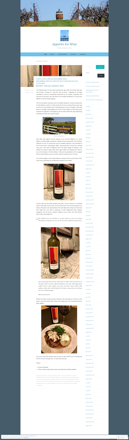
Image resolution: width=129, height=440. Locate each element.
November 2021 (90, 157)
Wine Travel (70, 383)
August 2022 (89, 126)
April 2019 (88, 254)
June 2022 (88, 133)
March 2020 (88, 219)
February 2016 (89, 402)
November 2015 (90, 414)
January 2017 (89, 359)
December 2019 (90, 227)
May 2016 (88, 390)
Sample (53, 377)
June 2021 (88, 176)
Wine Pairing (51, 383)
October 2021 (89, 161)
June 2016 (88, 386)
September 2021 (90, 165)
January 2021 (89, 196)
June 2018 (88, 293)
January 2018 (89, 312)
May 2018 (88, 297)
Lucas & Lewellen (47, 79)
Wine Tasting (64, 383)
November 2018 (90, 274)
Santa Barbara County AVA (44, 81)
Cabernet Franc (43, 375)
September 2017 (90, 328)
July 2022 (88, 130)
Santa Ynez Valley (58, 81)
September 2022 (90, 122)
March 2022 (88, 145)
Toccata (38, 83)
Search (87, 72)
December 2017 (90, 316)
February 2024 (89, 118)
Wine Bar (63, 381)
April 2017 (88, 347)
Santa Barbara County (60, 79)
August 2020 (89, 207)
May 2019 (88, 250)
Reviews (73, 54)
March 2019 (88, 258)
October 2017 (89, 324)
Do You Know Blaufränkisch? (92, 82)
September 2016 (90, 375)
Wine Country (74, 381)
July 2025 (88, 106)
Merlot (42, 377)
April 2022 (88, 141)
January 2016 (89, 406)
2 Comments (39, 385)
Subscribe (100, 67)
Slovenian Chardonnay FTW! (92, 86)
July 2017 (88, 336)
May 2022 (88, 137)
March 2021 (88, 188)
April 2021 (88, 184)
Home (45, 54)
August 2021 (89, 169)
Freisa (63, 375)
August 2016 (89, 379)
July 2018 (88, 289)
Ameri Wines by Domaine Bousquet (94, 99)
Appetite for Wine (64, 44)
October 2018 (89, 277)
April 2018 (88, 301)
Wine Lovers (45, 383)
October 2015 (89, 418)
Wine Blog (68, 381)
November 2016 (90, 367)
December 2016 (90, 363)
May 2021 (88, 180)
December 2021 (90, 153)
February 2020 (89, 223)
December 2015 (90, 410)
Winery (75, 383)
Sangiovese (57, 377)
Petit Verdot (47, 377)
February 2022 (89, 149)
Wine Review (57, 383)
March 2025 (88, 114)
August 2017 (89, 332)
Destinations (62, 54)
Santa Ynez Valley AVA (71, 81)
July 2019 (88, 242)
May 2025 (88, 110)
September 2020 (90, 203)
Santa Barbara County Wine (48, 379)
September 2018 (90, 281)
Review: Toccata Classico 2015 (50, 86)
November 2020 (90, 200)
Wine (43, 83)
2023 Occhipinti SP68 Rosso (92, 96)
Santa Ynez (58, 379)
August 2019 (89, 239)
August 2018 (89, 285)
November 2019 (90, 231)
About (52, 54)
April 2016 (88, 394)
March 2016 (88, 398)
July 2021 (88, 172)
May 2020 (88, 211)
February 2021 (89, 192)
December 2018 (90, 270)
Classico (38, 79)
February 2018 (89, 309)
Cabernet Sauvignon (52, 375)
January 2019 (89, 266)
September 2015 (90, 421)
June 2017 (88, 340)
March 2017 (88, 351)
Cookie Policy (26, 437)
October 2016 (89, 371)
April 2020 (88, 215)
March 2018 (88, 305)
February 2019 (89, 262)
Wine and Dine (49, 381)
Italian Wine (68, 375)
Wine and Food (56, 381)
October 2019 (89, 235)
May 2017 (88, 344)
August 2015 (89, 425)
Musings (82, 54)
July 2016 (88, 382)
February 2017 (89, 355)
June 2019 (88, 246)
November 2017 (90, 320)
